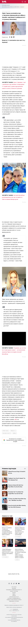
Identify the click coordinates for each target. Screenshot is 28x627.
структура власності (14, 596)
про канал (14, 586)
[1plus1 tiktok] (13, 583)
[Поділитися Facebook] (11, 37)
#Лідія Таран (5, 430)
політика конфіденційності (14, 598)
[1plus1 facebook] (16, 583)
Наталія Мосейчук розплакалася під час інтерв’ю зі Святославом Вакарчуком (13, 197)
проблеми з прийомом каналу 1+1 (14, 589)
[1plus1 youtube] (18, 583)
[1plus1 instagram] (9, 583)
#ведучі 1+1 (13, 430)
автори (14, 595)
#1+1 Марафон (18, 536)
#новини (4, 536)
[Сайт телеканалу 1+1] (4, 1)
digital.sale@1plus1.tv (14, 618)
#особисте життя (7, 433)
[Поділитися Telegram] (9, 37)
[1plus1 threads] (11, 583)
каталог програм (14, 591)
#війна (14, 433)
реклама (14, 588)
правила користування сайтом (14, 599)
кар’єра (14, 592)
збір (15, 419)
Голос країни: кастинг (6, 5)
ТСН (3, 32)
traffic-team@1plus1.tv (14, 621)
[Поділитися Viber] (13, 37)
